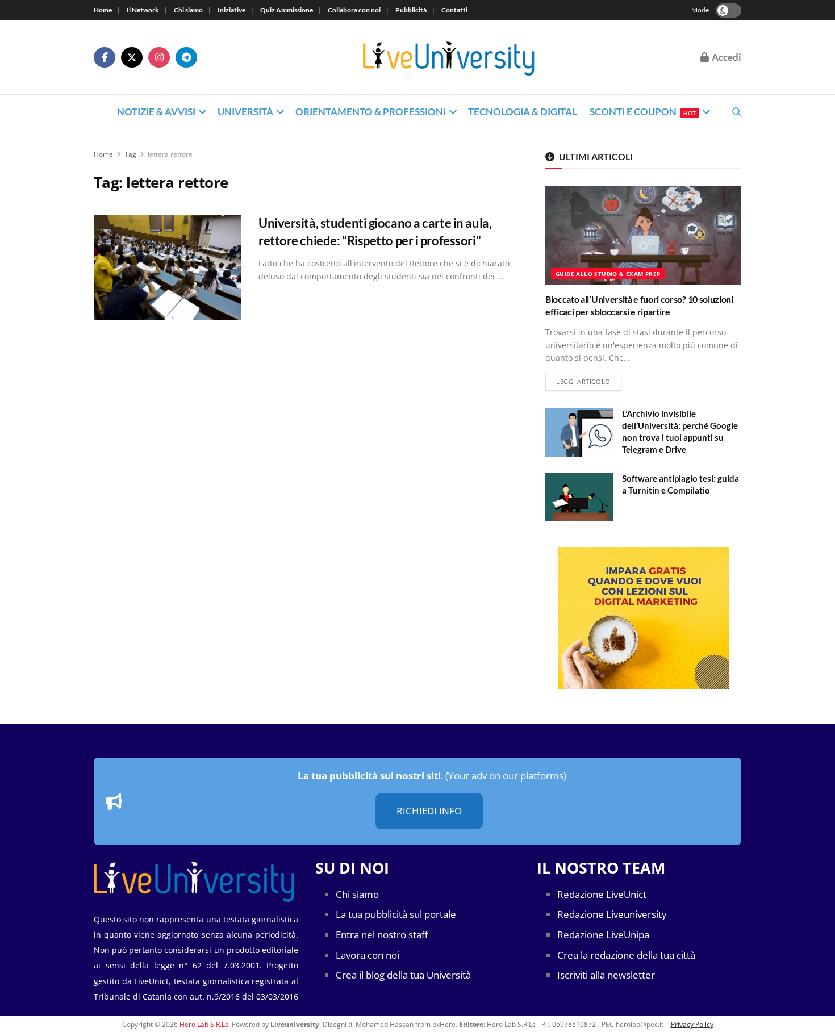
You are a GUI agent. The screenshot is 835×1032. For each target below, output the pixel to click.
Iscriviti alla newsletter (606, 974)
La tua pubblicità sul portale (396, 914)
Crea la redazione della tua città (626, 955)
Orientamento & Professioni (370, 112)
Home (103, 10)
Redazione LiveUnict (601, 894)
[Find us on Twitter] (132, 57)
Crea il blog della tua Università (403, 974)
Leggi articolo (588, 381)
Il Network (143, 10)
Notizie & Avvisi (156, 112)
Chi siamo (188, 10)
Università (245, 112)
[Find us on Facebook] (104, 57)
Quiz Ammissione (286, 10)
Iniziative (231, 10)
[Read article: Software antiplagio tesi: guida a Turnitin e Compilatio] (579, 497)
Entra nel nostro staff (382, 934)
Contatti (454, 10)
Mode (700, 10)
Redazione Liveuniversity (612, 914)
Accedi (725, 57)
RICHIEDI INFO (429, 810)
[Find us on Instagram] (159, 57)
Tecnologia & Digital (522, 112)
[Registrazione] (643, 618)
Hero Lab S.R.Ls (203, 1024)
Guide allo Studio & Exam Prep (608, 274)
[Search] (736, 112)
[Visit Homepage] (449, 57)
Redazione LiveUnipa (603, 934)
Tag (130, 154)
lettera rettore (170, 154)
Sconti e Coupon (643, 112)
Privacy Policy (692, 1024)
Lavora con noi (367, 955)
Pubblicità (411, 10)
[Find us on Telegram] (186, 57)
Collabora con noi (354, 10)
